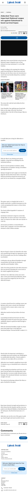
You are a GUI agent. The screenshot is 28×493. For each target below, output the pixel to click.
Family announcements (6, 458)
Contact (3, 453)
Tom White (4, 27)
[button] (3, 2)
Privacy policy (4, 454)
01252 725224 (8, 487)
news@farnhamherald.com (10, 490)
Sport (2, 12)
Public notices (4, 457)
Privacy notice (10, 154)
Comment (23, 438)
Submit (22, 150)
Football (8, 12)
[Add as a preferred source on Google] (14, 33)
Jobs (2, 456)
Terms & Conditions (6, 451)
